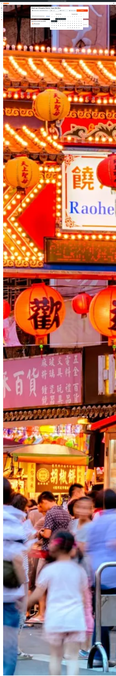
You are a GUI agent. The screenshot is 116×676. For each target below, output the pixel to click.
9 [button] (56, 21)
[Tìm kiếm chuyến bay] (1, 6)
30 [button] (56, 27)
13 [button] (70, 23)
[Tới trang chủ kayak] (6, 3)
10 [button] (58, 21)
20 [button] (70, 25)
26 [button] (62, 25)
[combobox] (41, 10)
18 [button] (60, 23)
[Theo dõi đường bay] (1, 14)
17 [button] (58, 23)
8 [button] (74, 21)
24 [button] (58, 25)
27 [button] (70, 27)
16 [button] (56, 23)
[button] (115, 1)
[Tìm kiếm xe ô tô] (1, 10)
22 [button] (54, 25)
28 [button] (72, 27)
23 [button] (56, 25)
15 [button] (54, 23)
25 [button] (60, 25)
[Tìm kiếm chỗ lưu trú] (1, 8)
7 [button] (72, 21)
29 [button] (54, 27)
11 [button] (60, 21)
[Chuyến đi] (1, 17)
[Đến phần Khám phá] (1, 12)
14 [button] (72, 23)
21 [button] (72, 25)
